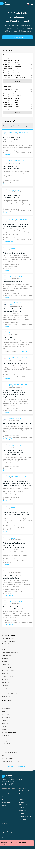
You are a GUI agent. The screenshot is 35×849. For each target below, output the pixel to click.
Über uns (4, 797)
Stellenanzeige (5, 826)
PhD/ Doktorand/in (8, 670)
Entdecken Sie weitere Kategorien (17, 766)
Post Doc (5, 673)
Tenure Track (6, 691)
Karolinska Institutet (8, 744)
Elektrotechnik (6, 644)
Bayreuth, (11, 192)
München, (11, 278)
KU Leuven (5, 735)
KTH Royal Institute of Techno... (11, 752)
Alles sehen (17, 81)
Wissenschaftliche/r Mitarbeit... (10, 694)
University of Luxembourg (9, 741)
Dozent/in (5, 685)
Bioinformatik (6, 655)
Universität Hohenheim (15, 418)
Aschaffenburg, (13, 134)
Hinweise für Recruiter (7, 838)
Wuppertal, (12, 221)
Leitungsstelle (6, 697)
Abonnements (5, 829)
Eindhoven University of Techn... (11, 750)
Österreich (5, 726)
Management (22, 819)
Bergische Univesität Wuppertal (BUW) (19, 219)
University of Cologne (8, 758)
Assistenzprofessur (9, 241)
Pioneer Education (13, 333)
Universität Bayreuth (14, 190)
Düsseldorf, (12, 163)
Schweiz (5, 711)
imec (4, 755)
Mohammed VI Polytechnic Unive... (11, 738)
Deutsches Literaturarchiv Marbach (18, 476)
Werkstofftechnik (7, 647)
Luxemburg (5, 714)
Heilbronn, (11, 250)
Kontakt (4, 805)
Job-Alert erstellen (18, 37)
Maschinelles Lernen (8, 638)
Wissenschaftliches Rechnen (10, 653)
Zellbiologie (5, 661)
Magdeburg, (12, 306)
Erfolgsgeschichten (6, 835)
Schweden (5, 706)
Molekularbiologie (7, 650)
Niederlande (6, 708)
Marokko (5, 720)
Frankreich (5, 729)
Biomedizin (5, 664)
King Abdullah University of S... (10, 761)
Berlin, (10, 334)
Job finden (4, 791)
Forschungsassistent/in (25, 816)
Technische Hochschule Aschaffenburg (19, 132)
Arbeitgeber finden (6, 794)
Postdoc (21, 794)
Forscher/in (5, 682)
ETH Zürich (12, 248)
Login (3, 799)
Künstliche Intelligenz (8, 641)
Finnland (5, 723)
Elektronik (5, 658)
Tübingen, (11, 360)
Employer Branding (7, 832)
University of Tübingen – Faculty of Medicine (18, 358)
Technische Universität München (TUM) (19, 277)
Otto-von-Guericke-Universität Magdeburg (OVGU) (20, 303)
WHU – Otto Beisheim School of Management (17, 161)
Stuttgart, (11, 420)
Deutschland (20, 134)
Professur (7, 154)
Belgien (4, 703)
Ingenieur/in (5, 688)
